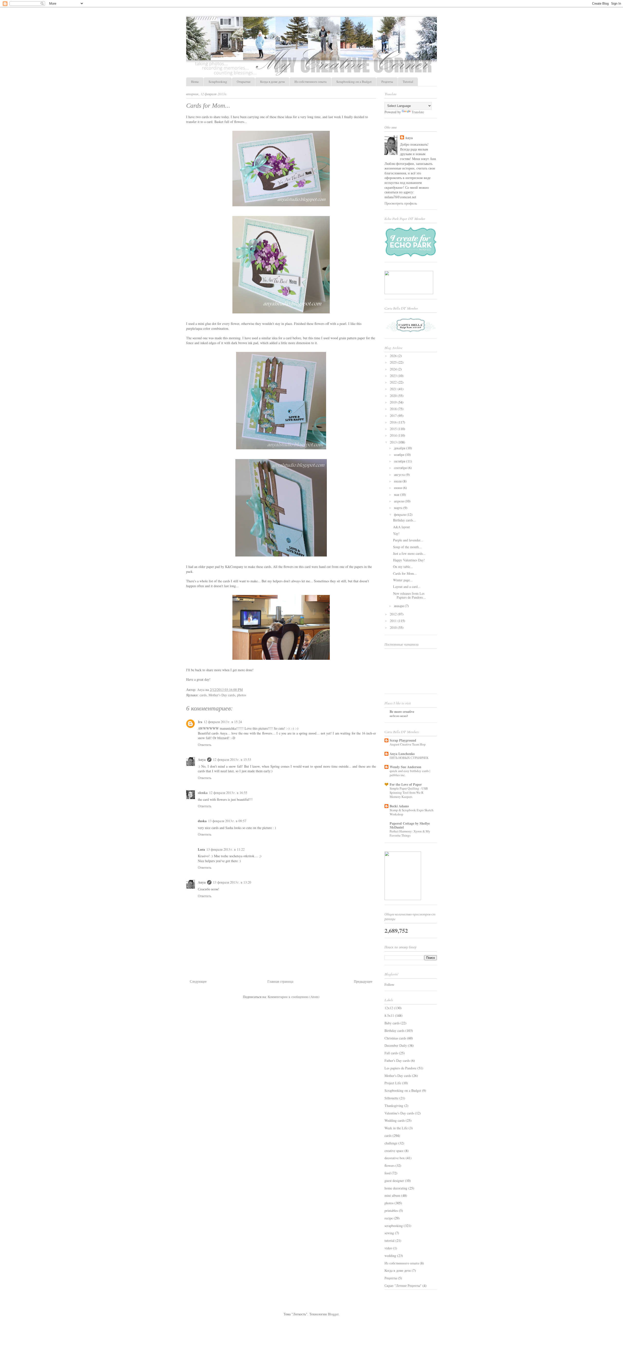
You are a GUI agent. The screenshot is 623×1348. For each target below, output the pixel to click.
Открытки (243, 81)
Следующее (198, 981)
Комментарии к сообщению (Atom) (294, 996)
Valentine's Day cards (399, 1113)
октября (400, 461)
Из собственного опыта (310, 81)
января (399, 605)
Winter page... (403, 580)
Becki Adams (399, 806)
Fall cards (391, 1053)
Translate (418, 112)
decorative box (395, 1158)
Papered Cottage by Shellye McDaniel (410, 825)
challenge (391, 1143)
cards (203, 695)
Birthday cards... (404, 520)
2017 (394, 415)
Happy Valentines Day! (409, 560)
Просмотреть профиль (401, 203)
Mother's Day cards (222, 695)
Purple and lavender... (408, 540)
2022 (394, 382)
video (388, 1248)
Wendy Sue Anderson (405, 766)
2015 (394, 428)
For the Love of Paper (406, 784)
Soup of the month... (407, 547)
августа (400, 474)
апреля (399, 501)
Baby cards (392, 1023)
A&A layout (401, 527)
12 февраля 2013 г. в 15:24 (223, 721)
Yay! (396, 533)
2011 (394, 620)
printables (391, 1210)
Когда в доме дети (272, 81)
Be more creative (402, 711)
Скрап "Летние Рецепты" (403, 1285)
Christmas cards (395, 1038)
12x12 (389, 1008)
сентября (401, 467)
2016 (394, 422)
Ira (200, 721)
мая (397, 494)
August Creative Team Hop (408, 744)
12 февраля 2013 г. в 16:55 (228, 792)
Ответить (204, 744)
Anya (202, 759)
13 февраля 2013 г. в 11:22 (225, 849)
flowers (389, 1165)
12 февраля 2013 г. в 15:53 (232, 759)
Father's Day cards (397, 1060)
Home (195, 81)
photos (241, 695)
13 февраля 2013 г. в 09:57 (227, 821)
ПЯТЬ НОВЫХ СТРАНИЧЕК (409, 757)
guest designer (394, 1180)
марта (398, 507)
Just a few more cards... (409, 553)
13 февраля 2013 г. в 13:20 (232, 882)
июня (398, 487)
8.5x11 (389, 1015)
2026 (394, 355)
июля (398, 481)
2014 (394, 435)
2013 (394, 442)
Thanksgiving (394, 1105)
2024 (394, 369)
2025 (394, 362)
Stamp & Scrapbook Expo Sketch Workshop (411, 812)
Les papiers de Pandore (400, 1068)
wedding (390, 1255)
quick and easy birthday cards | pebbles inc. (410, 773)
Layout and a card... (407, 586)
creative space (394, 1150)
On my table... (403, 566)
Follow (389, 984)
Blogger (333, 1314)
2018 (394, 408)
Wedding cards (395, 1120)
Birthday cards (394, 1030)
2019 (394, 402)
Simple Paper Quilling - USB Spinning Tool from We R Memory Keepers (409, 792)
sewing (389, 1233)
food (388, 1173)
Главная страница (280, 981)
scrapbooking (394, 1225)
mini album (392, 1195)
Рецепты (387, 81)
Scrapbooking (218, 81)
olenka (203, 792)
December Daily (396, 1045)
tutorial (389, 1240)
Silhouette (391, 1098)
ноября (399, 454)
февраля (400, 514)
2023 (394, 375)
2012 (394, 614)
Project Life (393, 1083)
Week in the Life (396, 1128)
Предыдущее (363, 981)
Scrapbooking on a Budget (354, 81)
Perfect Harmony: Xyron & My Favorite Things (410, 833)
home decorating (396, 1188)
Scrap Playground (403, 740)
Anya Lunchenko (402, 753)
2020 (394, 395)
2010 (394, 627)
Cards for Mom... (405, 573)
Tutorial (408, 81)
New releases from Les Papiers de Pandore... (409, 595)
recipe (389, 1218)
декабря (400, 448)
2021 (394, 388)
